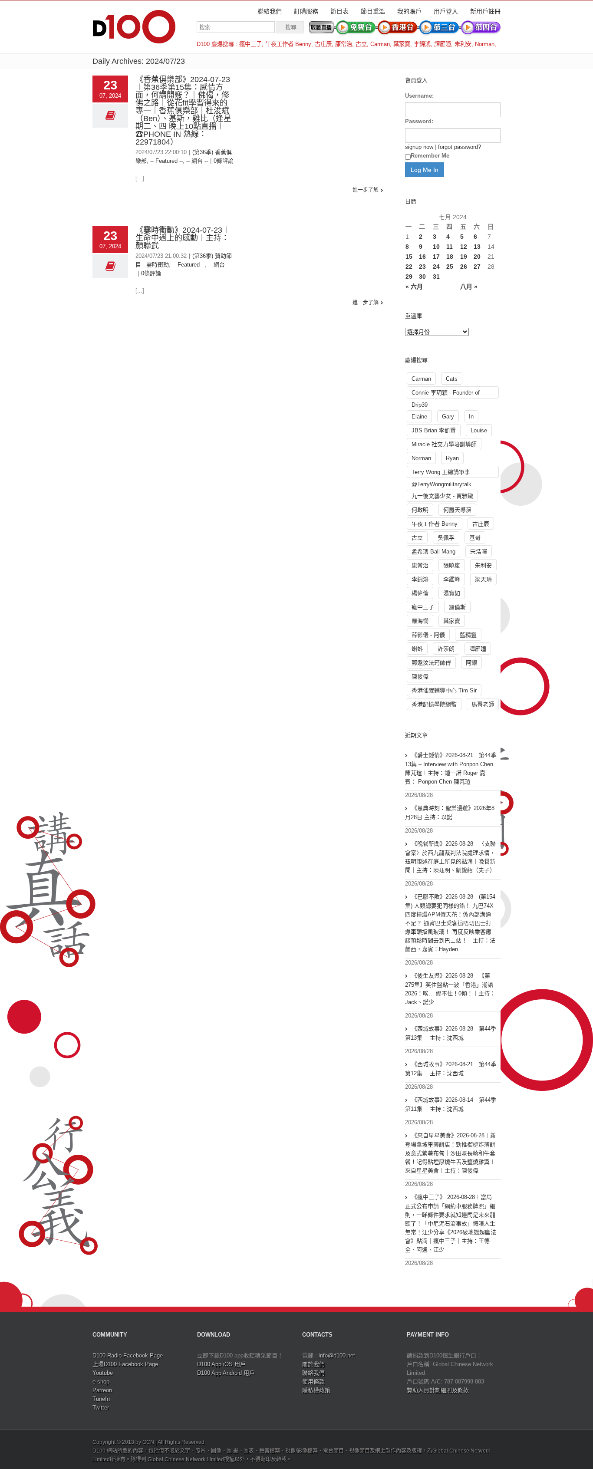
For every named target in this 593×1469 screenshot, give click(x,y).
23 (422, 266)
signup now (419, 147)
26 (463, 266)
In (471, 416)
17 (436, 256)
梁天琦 (483, 579)
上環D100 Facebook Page (125, 1364)
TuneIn (101, 1399)
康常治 (343, 44)
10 (436, 246)
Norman (484, 44)
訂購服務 (306, 11)
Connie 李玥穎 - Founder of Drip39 (446, 394)
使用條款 (313, 1381)
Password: (419, 121)
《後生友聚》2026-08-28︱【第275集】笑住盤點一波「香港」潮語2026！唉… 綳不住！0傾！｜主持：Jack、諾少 (450, 988)
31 (436, 276)
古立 (361, 44)
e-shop (100, 1381)
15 (408, 256)
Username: (419, 95)
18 (449, 256)
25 (449, 266)
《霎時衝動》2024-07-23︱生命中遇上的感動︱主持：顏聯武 (182, 238)
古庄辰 (323, 44)
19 (463, 256)
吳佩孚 (446, 537)
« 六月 (414, 286)
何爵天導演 (457, 510)
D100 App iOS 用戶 (221, 1364)
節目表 (339, 11)
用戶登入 (446, 11)
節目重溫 (373, 11)
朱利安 (463, 44)
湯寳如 (451, 593)
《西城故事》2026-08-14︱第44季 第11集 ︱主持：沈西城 (450, 1104)
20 (477, 256)
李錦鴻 (422, 44)
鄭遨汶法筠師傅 (431, 662)
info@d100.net (337, 1355)
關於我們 (313, 1364)
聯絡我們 (269, 11)
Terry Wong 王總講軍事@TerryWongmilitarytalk (441, 473)
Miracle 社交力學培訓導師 (444, 444)
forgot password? (459, 147)
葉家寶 (401, 44)
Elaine (419, 416)
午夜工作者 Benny (288, 44)
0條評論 (224, 161)
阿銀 (471, 662)
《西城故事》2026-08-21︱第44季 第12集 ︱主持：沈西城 (450, 1069)
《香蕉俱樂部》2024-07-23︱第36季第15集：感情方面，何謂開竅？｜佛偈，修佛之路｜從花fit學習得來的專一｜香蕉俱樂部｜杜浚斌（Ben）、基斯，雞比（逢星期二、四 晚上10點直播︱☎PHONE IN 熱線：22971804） (183, 110)
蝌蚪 (417, 649)
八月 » (469, 286)
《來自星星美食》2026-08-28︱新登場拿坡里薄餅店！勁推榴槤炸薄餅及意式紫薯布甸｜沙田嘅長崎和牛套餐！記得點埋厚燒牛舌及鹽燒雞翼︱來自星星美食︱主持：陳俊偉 (450, 1153)
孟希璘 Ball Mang (433, 551)
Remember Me (430, 155)
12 (463, 246)
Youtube (102, 1373)
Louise (479, 430)
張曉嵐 (451, 565)
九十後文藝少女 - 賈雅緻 (442, 496)
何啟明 (420, 510)
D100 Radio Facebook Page (127, 1355)
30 (422, 276)
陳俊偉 (420, 676)
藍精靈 (468, 635)
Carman (380, 44)
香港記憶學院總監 (434, 704)
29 (408, 276)
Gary (448, 416)
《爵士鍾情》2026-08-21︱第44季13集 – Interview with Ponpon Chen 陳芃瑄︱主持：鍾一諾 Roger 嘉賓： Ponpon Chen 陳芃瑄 (450, 768)
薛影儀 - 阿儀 (428, 635)
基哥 (475, 537)
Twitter (100, 1407)
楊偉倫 (420, 593)
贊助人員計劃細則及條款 (438, 1390)
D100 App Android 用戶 (226, 1373)
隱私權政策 (316, 1390)
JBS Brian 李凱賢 (434, 430)
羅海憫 (420, 621)
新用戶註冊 (485, 11)
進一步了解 (366, 190)
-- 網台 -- (197, 161)
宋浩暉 (478, 551)
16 (422, 256)
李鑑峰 (451, 579)
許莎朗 (446, 649)
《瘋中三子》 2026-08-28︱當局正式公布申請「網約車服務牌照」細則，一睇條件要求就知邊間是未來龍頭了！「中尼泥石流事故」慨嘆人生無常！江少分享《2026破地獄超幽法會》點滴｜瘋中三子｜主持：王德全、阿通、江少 (450, 1223)
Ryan (452, 458)
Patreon (102, 1390)
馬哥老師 (482, 704)
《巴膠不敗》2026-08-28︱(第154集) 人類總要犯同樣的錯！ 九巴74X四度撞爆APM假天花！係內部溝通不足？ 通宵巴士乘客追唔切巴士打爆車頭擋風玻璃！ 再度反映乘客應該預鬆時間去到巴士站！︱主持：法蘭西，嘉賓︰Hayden (450, 922)
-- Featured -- (166, 161)
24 (436, 266)
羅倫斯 (457, 607)
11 (449, 246)
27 (477, 266)
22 (408, 266)
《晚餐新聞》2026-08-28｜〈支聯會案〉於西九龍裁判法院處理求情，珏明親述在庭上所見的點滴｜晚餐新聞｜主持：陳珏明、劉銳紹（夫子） (450, 856)
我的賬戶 (409, 11)
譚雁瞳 (442, 44)
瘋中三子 (250, 44)
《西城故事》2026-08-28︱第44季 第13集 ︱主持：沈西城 (450, 1033)
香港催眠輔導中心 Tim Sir (444, 690)
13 (477, 246)
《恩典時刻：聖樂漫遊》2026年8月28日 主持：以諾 (449, 812)
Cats (452, 378)
